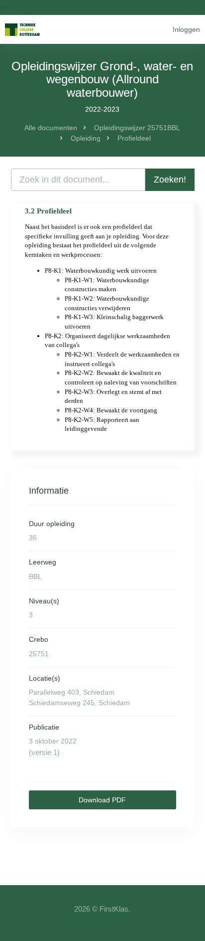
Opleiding (86, 138)
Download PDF (102, 800)
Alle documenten (50, 128)
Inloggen (186, 29)
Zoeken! (170, 180)
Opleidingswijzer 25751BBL (137, 128)
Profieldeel (134, 138)
